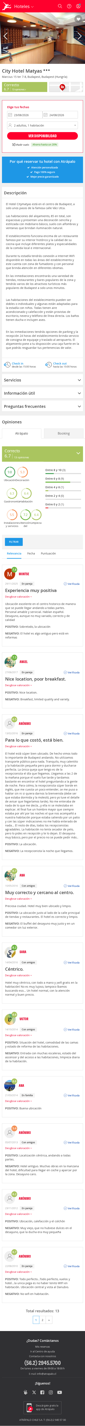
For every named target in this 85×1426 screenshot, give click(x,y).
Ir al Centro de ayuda (42, 1351)
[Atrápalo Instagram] (51, 1393)
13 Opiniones (18, 89)
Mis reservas (42, 1346)
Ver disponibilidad (42, 135)
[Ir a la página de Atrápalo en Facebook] (42, 1393)
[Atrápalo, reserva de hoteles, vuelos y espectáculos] (6, 6)
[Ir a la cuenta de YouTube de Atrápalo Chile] (59, 1393)
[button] (78, 19)
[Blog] (25, 1392)
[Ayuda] (69, 6)
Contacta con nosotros (42, 1356)
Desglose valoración (17, 596)
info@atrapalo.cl (46, 1374)
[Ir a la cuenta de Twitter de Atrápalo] (34, 1393)
